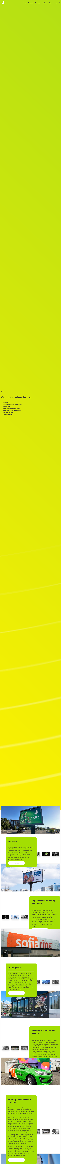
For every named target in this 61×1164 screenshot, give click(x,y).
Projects (37, 3)
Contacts (55, 3)
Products (30, 3)
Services (44, 3)
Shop (50, 3)
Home (24, 3)
